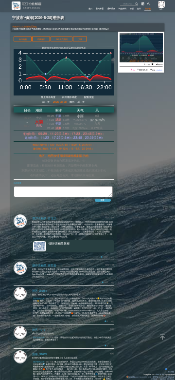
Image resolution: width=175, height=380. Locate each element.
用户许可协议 (67, 210)
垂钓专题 (100, 8)
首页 (90, 8)
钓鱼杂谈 (122, 8)
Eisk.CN (158, 375)
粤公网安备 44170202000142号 (140, 377)
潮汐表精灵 (170, 379)
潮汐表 (148, 8)
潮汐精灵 (163, 379)
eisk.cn (159, 70)
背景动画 (171, 372)
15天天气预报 (62, 39)
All (163, 375)
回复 (112, 257)
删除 (33, 257)
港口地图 (23, 39)
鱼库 (139, 8)
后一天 (81, 102)
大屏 (80, 39)
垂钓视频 (111, 8)
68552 (160, 64)
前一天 (46, 102)
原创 (132, 8)
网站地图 (171, 377)
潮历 (72, 102)
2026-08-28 (60, 102)
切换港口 (41, 39)
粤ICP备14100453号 (160, 377)
